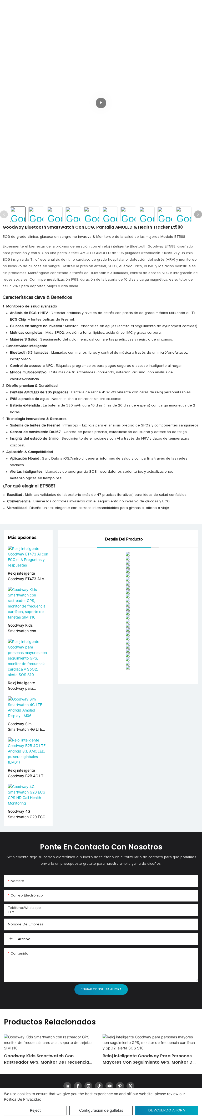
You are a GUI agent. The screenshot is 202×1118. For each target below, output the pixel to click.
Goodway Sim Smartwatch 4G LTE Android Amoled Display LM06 (25, 727)
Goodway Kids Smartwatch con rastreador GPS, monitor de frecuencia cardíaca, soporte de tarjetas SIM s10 (27, 628)
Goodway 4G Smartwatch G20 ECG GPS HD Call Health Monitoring (26, 814)
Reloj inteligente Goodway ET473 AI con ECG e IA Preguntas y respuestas (28, 576)
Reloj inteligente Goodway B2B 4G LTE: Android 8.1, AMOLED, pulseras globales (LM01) (27, 773)
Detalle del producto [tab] (124, 539)
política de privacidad (23, 1099)
